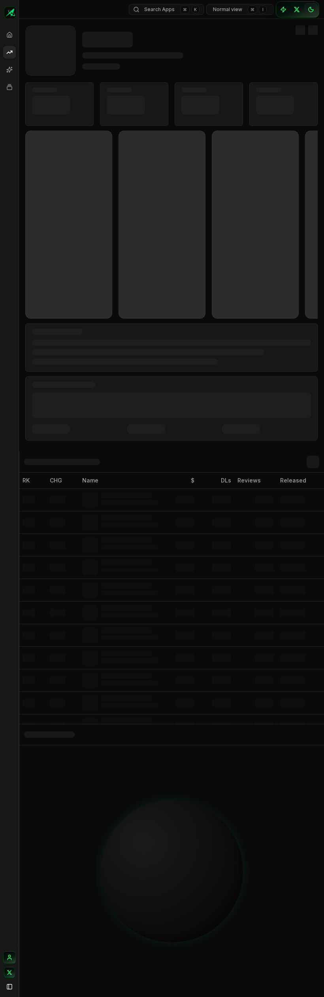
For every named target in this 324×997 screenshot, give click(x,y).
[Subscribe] (283, 9)
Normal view (238, 9)
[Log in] (9, 957)
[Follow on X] (9, 972)
